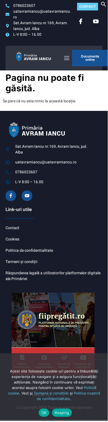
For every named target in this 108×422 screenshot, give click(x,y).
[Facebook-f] (11, 195)
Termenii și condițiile (51, 393)
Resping (62, 412)
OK (44, 412)
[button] (103, 6)
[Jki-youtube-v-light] (27, 195)
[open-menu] (66, 58)
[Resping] (95, 389)
